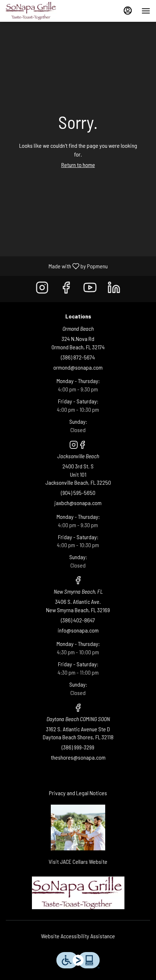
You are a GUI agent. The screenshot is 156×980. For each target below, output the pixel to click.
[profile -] (127, 10)
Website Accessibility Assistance (78, 935)
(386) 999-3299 (78, 747)
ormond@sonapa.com (78, 367)
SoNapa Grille (78, 893)
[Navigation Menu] (146, 11)
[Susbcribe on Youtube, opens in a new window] (90, 289)
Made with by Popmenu (56, 266)
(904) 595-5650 (78, 492)
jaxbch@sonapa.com (78, 502)
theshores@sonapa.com (78, 757)
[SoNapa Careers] (78, 826)
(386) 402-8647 (78, 620)
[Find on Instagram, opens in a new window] (42, 289)
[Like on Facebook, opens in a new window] (66, 289)
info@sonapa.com (78, 630)
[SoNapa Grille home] (38, 11)
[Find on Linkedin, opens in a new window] (113, 289)
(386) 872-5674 (78, 357)
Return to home (78, 164)
